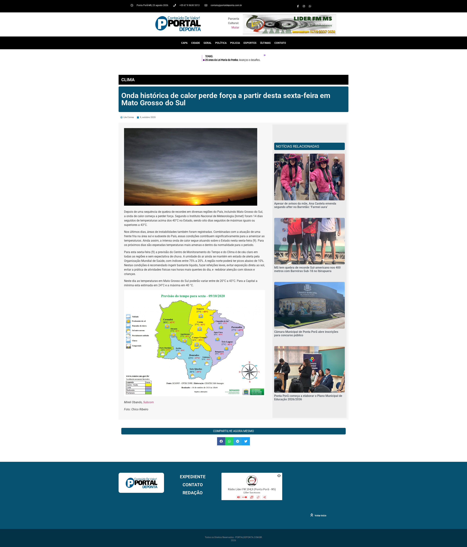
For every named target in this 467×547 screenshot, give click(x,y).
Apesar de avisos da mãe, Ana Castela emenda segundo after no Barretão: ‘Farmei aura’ (305, 205)
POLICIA (235, 42)
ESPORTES (250, 42)
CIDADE (195, 42)
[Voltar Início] (312, 515)
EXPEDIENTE (193, 476)
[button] (221, 441)
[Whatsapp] (309, 6)
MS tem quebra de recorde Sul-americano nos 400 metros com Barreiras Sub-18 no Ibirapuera (307, 269)
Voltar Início (320, 515)
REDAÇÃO (193, 492)
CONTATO (280, 42)
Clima (128, 79)
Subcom (148, 402)
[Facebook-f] (297, 6)
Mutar (235, 27)
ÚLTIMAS (265, 42)
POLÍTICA (221, 42)
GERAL (208, 42)
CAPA (184, 42)
